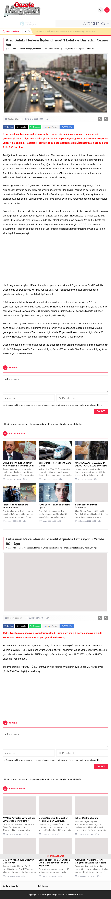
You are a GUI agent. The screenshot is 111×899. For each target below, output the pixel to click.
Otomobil (37, 49)
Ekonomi (22, 548)
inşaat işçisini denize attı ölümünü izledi (15, 506)
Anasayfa (12, 49)
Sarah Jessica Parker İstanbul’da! (86, 506)
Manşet (29, 49)
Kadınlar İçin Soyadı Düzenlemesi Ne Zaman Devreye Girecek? (68, 31)
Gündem (21, 49)
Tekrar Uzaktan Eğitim (86, 818)
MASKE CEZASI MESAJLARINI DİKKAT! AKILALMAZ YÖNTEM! (91, 464)
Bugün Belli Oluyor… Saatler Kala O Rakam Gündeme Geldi (18, 464)
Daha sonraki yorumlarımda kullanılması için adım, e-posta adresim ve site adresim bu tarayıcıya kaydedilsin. (54, 405)
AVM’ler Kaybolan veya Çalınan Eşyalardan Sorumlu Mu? (19, 819)
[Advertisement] (55, 259)
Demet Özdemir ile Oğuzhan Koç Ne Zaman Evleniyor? (53, 819)
